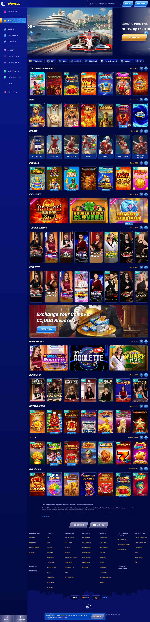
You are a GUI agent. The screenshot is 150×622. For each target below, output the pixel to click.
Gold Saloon (68, 543)
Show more (45, 517)
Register (141, 4)
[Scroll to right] (146, 33)
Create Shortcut (34, 548)
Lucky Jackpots (86, 543)
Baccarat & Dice (69, 567)
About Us (32, 538)
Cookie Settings (62, 617)
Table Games (51, 577)
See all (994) (134, 100)
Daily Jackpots (86, 558)
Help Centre (33, 543)
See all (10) (134, 131)
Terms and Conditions (122, 567)
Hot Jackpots (37, 406)
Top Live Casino (38, 227)
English (80, 525)
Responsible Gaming (124, 544)
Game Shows (36, 341)
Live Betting (103, 543)
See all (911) (134, 163)
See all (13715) (133, 469)
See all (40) (134, 341)
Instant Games (51, 567)
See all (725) (134, 194)
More (103, 597)
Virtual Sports (104, 548)
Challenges (138, 548)
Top (48, 538)
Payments (33, 566)
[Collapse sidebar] (3, 4)
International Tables (71, 558)
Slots (32, 437)
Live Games (50, 562)
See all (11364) (133, 438)
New (31, 99)
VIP (136, 562)
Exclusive (35, 194)
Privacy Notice (122, 540)
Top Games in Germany (42, 68)
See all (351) (134, 375)
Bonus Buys (50, 558)
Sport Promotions (140, 543)
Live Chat (100, 525)
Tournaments (139, 558)
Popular (34, 163)
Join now (134, 37)
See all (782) (134, 68)
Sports (33, 131)
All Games (35, 468)
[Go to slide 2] (40, 47)
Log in (128, 4)
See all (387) (134, 406)
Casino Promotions (141, 538)
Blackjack (35, 375)
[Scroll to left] (31, 33)
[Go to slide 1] (36, 47)
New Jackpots (86, 548)
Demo (37, 88)
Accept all (97, 616)
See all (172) (134, 267)
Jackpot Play (86, 562)
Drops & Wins (86, 552)
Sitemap (31, 552)
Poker (66, 572)
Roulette (34, 267)
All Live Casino (69, 577)
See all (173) (134, 228)
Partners (33, 571)
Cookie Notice (122, 550)
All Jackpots (50, 582)
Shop (136, 552)
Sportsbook (103, 538)
